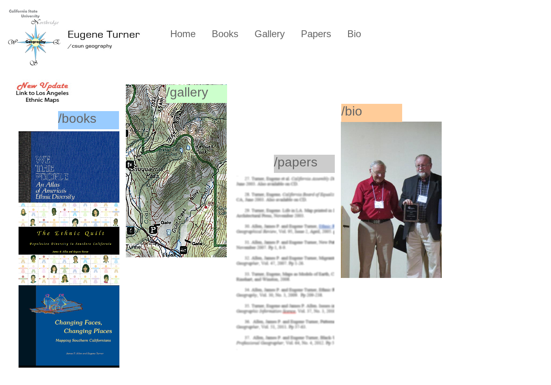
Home (183, 33)
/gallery (187, 92)
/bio (351, 111)
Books (225, 33)
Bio (354, 33)
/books (77, 118)
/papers (295, 162)
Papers (316, 33)
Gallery (270, 33)
